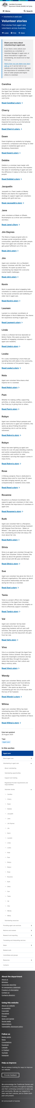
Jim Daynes (10, 823)
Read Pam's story (9, 409)
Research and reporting (10, 935)
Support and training (11, 778)
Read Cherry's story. (11, 129)
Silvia (8, 886)
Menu (7, 11)
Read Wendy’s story (11, 697)
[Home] (17, 4)
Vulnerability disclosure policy (12, 1027)
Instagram (5, 1055)
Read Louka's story (10, 368)
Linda (9, 843)
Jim (8, 828)
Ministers (5, 982)
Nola (8, 852)
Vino (8, 906)
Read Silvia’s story (10, 564)
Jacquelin (10, 813)
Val (8, 901)
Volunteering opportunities (13, 773)
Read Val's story (9, 640)
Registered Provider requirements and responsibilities (16, 783)
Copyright (5, 1011)
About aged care (8, 758)
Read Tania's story (10, 611)
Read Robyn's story (10, 435)
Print (14, 33)
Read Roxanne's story (11, 511)
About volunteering (10, 768)
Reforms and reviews (9, 930)
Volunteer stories (10, 789)
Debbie (9, 809)
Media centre (6, 1037)
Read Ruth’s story (10, 540)
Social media (6, 1021)
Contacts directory (8, 995)
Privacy (4, 1016)
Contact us (5, 993)
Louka (9, 847)
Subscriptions (6, 1024)
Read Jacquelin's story (12, 203)
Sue (8, 891)
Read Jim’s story (9, 251)
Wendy (9, 911)
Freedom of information (10, 990)
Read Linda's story (10, 346)
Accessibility (6, 1008)
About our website (8, 1006)
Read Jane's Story (10, 225)
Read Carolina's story (11, 103)
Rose (8, 872)
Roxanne (10, 877)
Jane (8, 818)
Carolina (9, 794)
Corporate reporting (9, 985)
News (5, 945)
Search (29, 11)
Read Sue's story (9, 587)
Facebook (5, 1045)
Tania (9, 896)
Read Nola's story (10, 387)
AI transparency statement (11, 987)
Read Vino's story (10, 668)
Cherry (9, 799)
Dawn (9, 804)
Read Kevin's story (10, 301)
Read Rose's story (10, 487)
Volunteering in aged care (13, 16)
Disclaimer (5, 1013)
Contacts (6, 965)
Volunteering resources (12, 920)
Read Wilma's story (10, 723)
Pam (8, 857)
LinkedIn (5, 1047)
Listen (6, 33)
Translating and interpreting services (14, 940)
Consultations (6, 1042)
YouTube (5, 1053)
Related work (7, 950)
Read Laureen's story (11, 322)
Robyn (9, 862)
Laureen (9, 838)
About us (5, 979)
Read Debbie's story (11, 179)
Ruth (8, 881)
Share (23, 33)
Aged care (6, 742)
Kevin (9, 833)
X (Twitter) (5, 1050)
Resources (6, 960)
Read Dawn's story (10, 153)
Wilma (9, 915)
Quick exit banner (8, 1019)
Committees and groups (10, 955)
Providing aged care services (12, 925)
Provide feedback (10, 1075)
